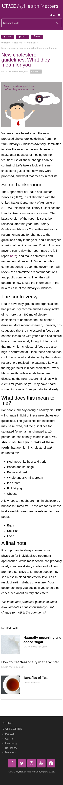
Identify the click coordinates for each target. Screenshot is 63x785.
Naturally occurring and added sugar (42, 640)
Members (10, 752)
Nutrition (31, 42)
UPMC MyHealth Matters (21, 771)
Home (7, 42)
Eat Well (18, 42)
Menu (53, 15)
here (13, 256)
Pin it (38, 37)
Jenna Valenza (32, 682)
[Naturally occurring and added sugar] (10, 644)
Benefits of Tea (36, 678)
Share (8, 37)
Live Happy (11, 743)
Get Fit (9, 738)
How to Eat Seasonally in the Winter (30, 662)
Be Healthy (11, 747)
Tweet (24, 37)
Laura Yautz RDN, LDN (16, 71)
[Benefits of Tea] (10, 685)
